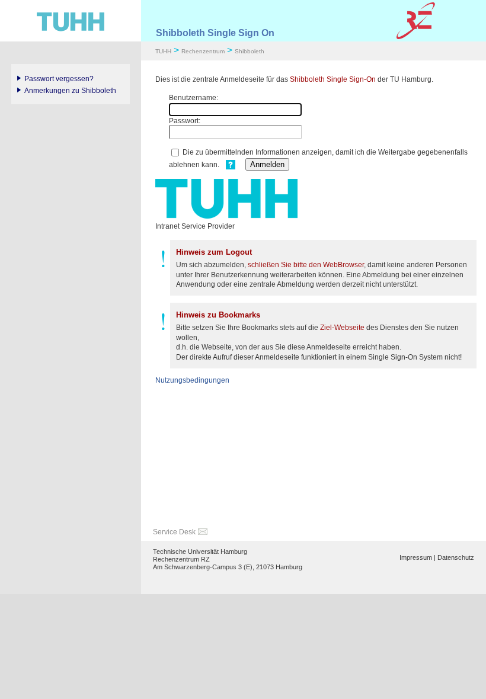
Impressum (415, 557)
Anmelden (267, 164)
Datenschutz (455, 557)
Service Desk (174, 532)
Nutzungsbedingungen (192, 380)
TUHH (163, 51)
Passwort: (184, 121)
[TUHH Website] (70, 20)
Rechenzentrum (203, 51)
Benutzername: (193, 98)
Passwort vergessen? (59, 79)
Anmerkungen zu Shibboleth (70, 90)
